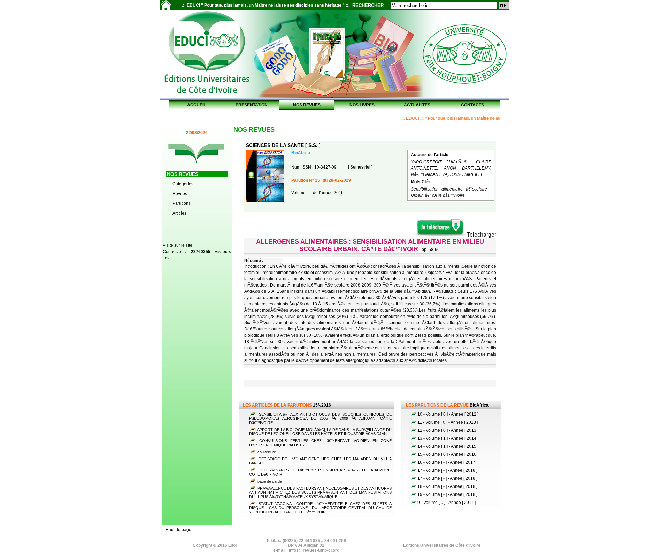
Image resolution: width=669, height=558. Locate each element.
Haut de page (178, 529)
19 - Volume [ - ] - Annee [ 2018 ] (447, 494)
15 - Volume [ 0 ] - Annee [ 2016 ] (447, 454)
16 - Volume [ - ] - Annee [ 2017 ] (447, 462)
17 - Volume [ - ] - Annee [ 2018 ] (447, 470)
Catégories (182, 183)
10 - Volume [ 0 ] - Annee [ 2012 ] (447, 414)
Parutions (181, 203)
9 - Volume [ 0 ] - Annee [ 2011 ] (446, 502)
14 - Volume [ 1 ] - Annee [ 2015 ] (447, 446)
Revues (179, 193)
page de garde (269, 481)
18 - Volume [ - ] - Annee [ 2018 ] (447, 486)
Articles (179, 213)
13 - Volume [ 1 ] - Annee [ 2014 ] (447, 438)
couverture (266, 452)
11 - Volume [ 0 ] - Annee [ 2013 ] (447, 422)
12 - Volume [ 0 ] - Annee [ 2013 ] (447, 430)
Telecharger (481, 235)
